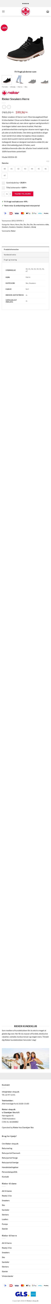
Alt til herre (7, 1243)
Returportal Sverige (10, 1162)
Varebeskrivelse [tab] (10, 255)
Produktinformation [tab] (11, 249)
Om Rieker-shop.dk (10, 1143)
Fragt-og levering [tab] (10, 260)
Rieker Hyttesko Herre (25, 366)
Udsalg (12, 87)
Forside (5, 87)
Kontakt (5, 1176)
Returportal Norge (10, 1158)
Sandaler (5, 1210)
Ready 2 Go (7, 1195)
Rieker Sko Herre (25, 542)
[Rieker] (25, 11)
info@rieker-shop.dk (10, 1091)
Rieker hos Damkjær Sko (23, 1127)
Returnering (7, 1148)
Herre (20, 87)
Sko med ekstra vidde (41, 225)
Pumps (5, 1224)
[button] (3, 11)
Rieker (13, 231)
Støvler (5, 1228)
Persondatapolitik (9, 1172)
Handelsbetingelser (10, 1167)
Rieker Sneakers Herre (25, 425)
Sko (26, 87)
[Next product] (4, 107)
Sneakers (5, 227)
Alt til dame (7, 1191)
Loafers (5, 1219)
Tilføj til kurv (23, 194)
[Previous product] (9, 107)
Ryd (47, 161)
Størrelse (5, 163)
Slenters (5, 1214)
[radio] (4, 169)
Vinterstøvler (7, 1276)
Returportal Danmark (11, 1153)
